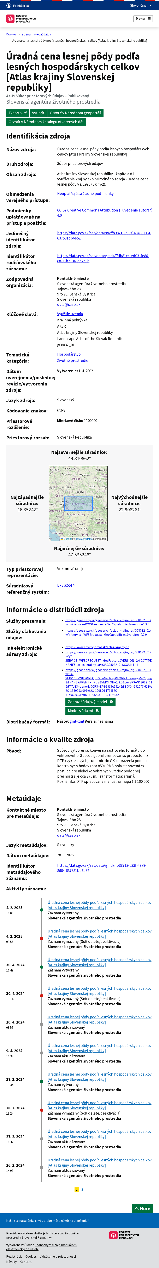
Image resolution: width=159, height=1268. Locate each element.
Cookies (31, 1256)
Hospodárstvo (69, 354)
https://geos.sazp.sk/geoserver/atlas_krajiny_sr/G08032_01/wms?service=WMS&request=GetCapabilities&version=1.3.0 (108, 622)
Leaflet (67, 538)
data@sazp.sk (68, 304)
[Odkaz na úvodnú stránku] (21, 19)
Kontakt (26, 1261)
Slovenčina (138, 5)
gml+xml (77, 721)
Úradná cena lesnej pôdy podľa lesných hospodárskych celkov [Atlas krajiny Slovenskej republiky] (100, 905)
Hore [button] (145, 1208)
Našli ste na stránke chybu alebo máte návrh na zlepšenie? (47, 1220)
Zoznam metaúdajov (36, 34)
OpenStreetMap (84, 538)
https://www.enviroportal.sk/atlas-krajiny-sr (97, 647)
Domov (11, 34)
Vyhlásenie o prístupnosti (58, 1256)
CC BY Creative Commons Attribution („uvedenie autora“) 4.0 (104, 213)
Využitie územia (70, 313)
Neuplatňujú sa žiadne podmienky (85, 193)
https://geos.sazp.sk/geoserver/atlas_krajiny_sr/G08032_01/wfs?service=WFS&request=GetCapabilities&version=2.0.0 (108, 632)
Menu (140, 18)
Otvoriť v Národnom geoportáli (75, 112)
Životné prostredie (72, 360)
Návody (11, 1261)
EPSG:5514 (65, 585)
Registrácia (14, 1256)
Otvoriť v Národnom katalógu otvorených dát (46, 121)
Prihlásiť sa (21, 6)
